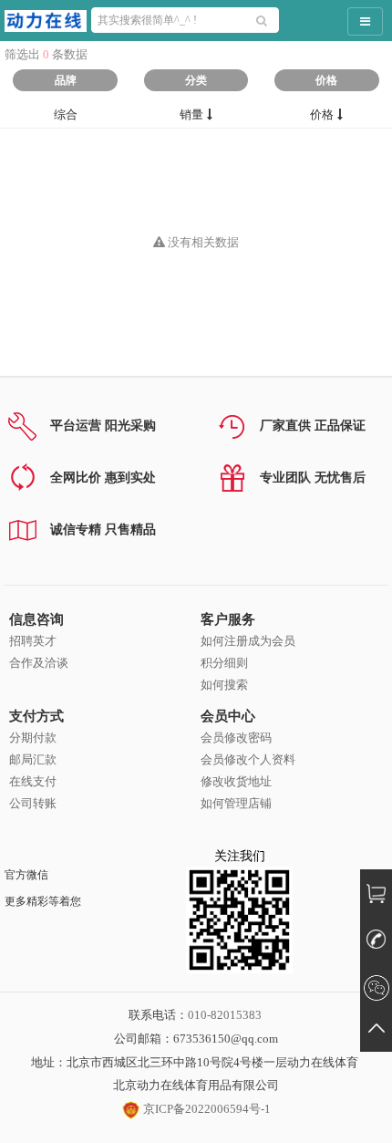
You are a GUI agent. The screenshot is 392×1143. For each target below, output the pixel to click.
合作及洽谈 (38, 663)
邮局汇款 (33, 759)
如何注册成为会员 (248, 641)
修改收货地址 (236, 781)
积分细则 (224, 663)
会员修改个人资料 (248, 759)
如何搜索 (224, 684)
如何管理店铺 (236, 803)
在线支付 (33, 781)
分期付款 (33, 737)
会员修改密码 (236, 737)
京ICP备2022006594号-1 (205, 1109)
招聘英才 (33, 641)
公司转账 (33, 803)
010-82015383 (225, 1015)
